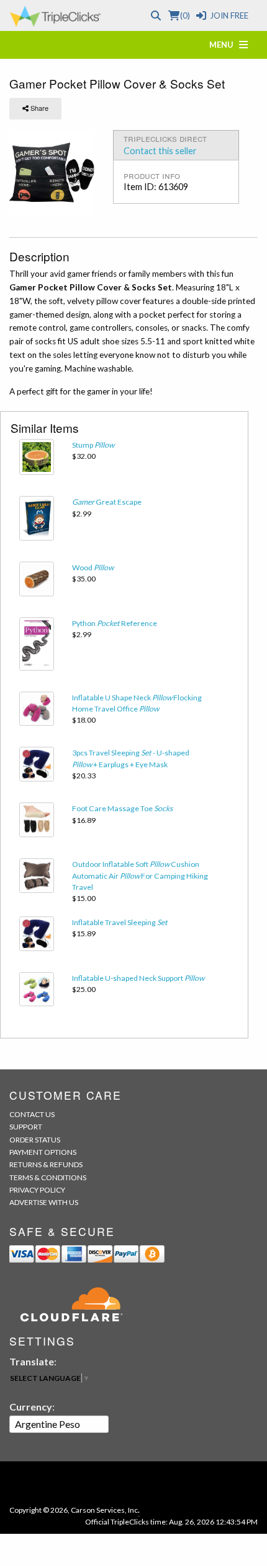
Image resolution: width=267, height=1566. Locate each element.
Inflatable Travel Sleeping (120, 922)
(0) (184, 15)
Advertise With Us (43, 1202)
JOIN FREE (229, 15)
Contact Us (32, 1114)
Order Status (34, 1139)
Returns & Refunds (46, 1164)
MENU (224, 45)
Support (25, 1126)
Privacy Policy (37, 1189)
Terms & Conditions (47, 1177)
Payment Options (42, 1152)
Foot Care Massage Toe (122, 808)
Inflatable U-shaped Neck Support (138, 978)
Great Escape (107, 502)
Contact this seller (160, 151)
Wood (93, 567)
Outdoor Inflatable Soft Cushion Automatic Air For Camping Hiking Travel (140, 875)
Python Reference (114, 623)
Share (38, 108)
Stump (93, 445)
